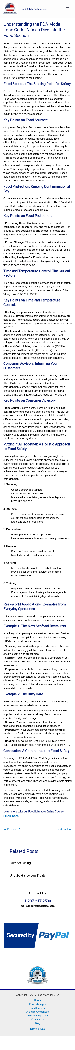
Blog (37, 1023)
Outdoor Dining (20, 863)
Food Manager (37, 1004)
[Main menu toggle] (67, 9)
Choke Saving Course (37, 1015)
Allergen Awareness (37, 1011)
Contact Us (37, 1019)
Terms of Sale (37, 1028)
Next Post (64, 829)
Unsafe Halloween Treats (28, 875)
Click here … (12, 816)
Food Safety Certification (34, 8)
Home (37, 1000)
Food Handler (37, 1008)
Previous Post (13, 829)
